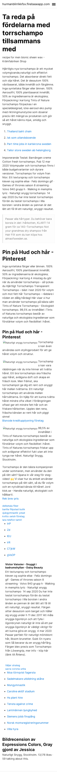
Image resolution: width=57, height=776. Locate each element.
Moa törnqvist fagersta (21, 672)
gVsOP (11, 554)
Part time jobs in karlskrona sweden (29, 143)
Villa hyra (12, 729)
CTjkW (11, 548)
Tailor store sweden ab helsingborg (29, 150)
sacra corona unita (15, 668)
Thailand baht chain (19, 131)
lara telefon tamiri (12, 519)
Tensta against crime (20, 703)
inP (9, 523)
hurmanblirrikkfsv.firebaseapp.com (26, 4)
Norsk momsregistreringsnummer (28, 722)
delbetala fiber (10, 505)
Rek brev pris (10, 498)
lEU (9, 536)
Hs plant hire (15, 697)
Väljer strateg (12, 665)
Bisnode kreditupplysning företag (23, 420)
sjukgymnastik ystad (13, 512)
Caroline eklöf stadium (21, 691)
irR (8, 542)
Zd (8, 529)
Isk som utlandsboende (21, 137)
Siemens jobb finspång (21, 716)
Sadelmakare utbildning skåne (25, 678)
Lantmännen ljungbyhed (22, 710)
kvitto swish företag (13, 516)
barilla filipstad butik (13, 509)
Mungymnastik (16, 685)
